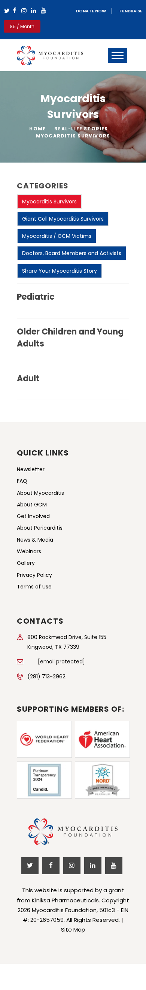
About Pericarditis (40, 528)
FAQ (22, 481)
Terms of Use (34, 586)
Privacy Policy (34, 575)
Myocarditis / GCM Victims (56, 236)
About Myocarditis (40, 493)
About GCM (32, 504)
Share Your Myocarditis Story (59, 271)
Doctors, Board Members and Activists (71, 253)
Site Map (73, 929)
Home (37, 128)
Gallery (26, 563)
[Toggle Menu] (118, 55)
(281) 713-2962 (46, 676)
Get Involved (33, 516)
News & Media (35, 540)
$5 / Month (22, 26)
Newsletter (31, 469)
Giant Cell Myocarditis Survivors (63, 218)
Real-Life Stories (81, 128)
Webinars (29, 551)
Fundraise (130, 11)
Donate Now (91, 11)
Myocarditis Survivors (49, 201)
